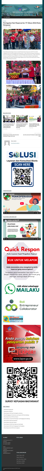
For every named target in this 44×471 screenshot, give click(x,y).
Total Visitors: (19, 463)
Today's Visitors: (20, 457)
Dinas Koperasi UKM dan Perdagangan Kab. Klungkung (14, 425)
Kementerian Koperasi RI (8, 409)
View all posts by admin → (15, 143)
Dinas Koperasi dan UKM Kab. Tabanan (11, 416)
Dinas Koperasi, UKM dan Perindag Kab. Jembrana (13, 413)
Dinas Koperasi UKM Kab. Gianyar (10, 422)
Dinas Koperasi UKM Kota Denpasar (10, 420)
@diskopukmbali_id (6, 453)
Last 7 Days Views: (20, 459)
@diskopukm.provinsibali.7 (8, 450)
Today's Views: (19, 455)
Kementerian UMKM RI (8, 411)
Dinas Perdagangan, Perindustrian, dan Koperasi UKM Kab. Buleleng (16, 414)
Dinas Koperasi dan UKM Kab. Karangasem (12, 427)
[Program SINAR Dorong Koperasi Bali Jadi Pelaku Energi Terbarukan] (35, 119)
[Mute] (37, 212)
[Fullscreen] (39, 212)
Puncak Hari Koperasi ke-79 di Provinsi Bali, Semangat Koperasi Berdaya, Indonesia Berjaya (9, 125)
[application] (22, 203)
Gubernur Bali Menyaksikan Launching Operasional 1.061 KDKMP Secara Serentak (22, 125)
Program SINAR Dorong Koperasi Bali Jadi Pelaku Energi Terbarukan (34, 125)
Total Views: (19, 461)
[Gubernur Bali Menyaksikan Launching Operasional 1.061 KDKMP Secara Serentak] (22, 119)
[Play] (4, 212)
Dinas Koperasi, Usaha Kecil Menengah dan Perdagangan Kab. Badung (17, 418)
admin (10, 26)
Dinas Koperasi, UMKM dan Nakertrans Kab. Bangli (13, 424)
